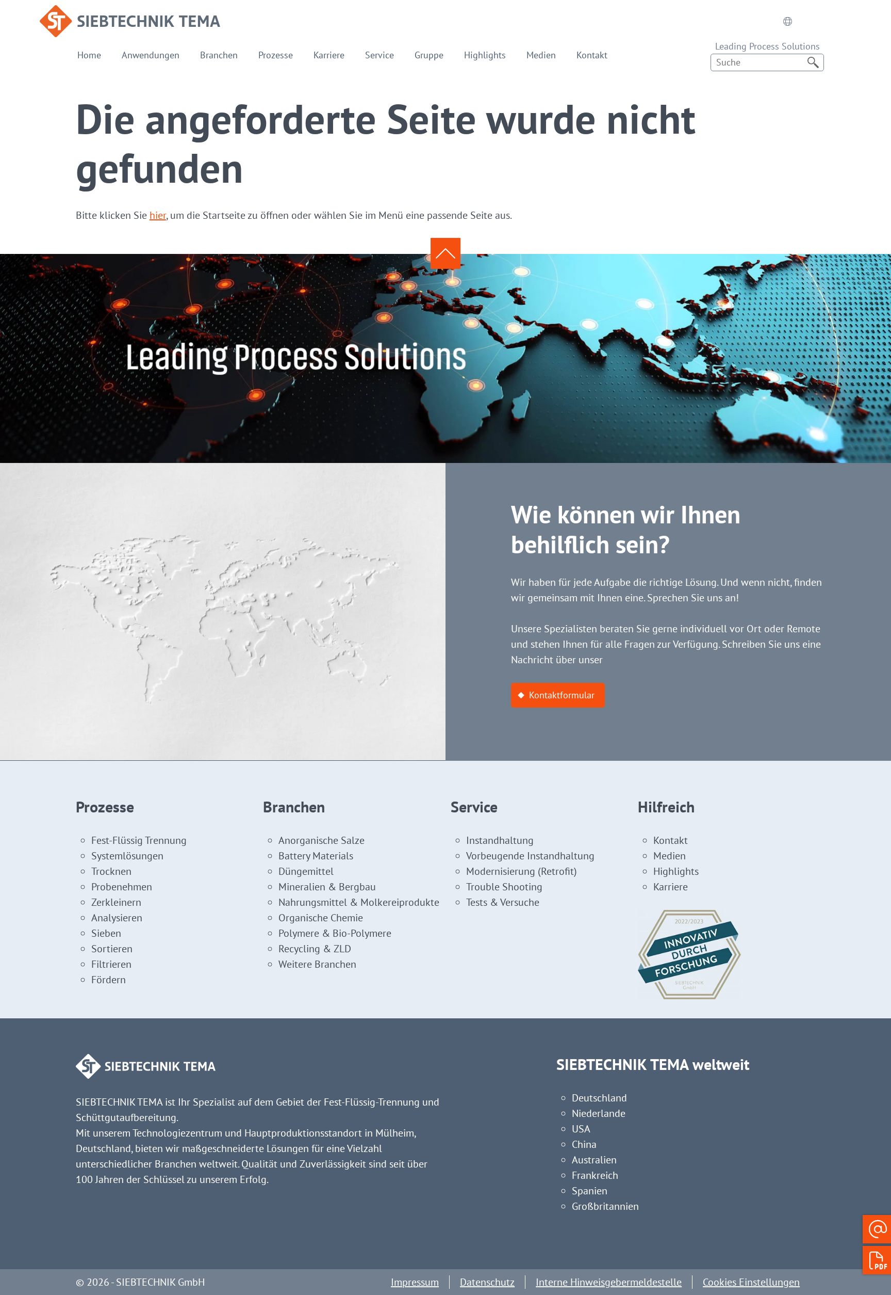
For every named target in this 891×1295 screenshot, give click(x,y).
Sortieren (112, 948)
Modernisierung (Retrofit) (521, 871)
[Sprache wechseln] (787, 21)
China (584, 1144)
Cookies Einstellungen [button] (751, 1282)
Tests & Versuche (502, 902)
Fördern (108, 979)
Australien (594, 1159)
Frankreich (595, 1175)
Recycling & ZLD (314, 948)
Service (379, 55)
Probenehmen (121, 886)
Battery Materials (315, 855)
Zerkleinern (116, 902)
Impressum (415, 1282)
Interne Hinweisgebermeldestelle (609, 1282)
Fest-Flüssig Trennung (139, 840)
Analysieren (116, 917)
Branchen (219, 55)
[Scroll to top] (445, 253)
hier (158, 215)
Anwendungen (150, 55)
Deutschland (599, 1098)
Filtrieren (111, 964)
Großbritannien (605, 1206)
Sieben (106, 933)
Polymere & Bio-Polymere (334, 933)
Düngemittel (306, 871)
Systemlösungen (127, 855)
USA (581, 1129)
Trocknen (111, 871)
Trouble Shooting (504, 886)
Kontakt (591, 55)
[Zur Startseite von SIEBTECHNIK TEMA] (130, 13)
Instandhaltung (500, 840)
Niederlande (598, 1113)
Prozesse (275, 55)
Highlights (485, 55)
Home (89, 55)
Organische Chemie (320, 917)
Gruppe (429, 55)
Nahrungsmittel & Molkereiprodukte (358, 902)
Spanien (589, 1190)
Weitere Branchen (317, 964)
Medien (541, 55)
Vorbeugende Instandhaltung (530, 855)
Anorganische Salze (321, 840)
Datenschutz (487, 1282)
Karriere (329, 55)
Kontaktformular (562, 695)
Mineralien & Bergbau (327, 886)
